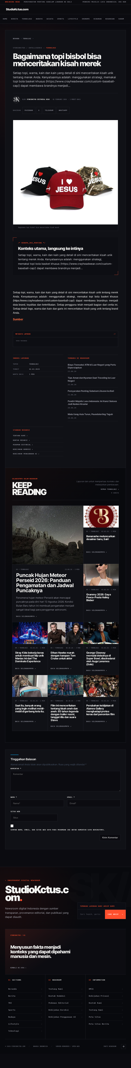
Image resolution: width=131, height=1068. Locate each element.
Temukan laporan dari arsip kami (97, 906)
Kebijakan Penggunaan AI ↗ (26, 454)
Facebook (29, 111)
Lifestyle (73, 19)
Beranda (25, 989)
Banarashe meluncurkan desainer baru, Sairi (100, 538)
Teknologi (27, 19)
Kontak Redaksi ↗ (21, 440)
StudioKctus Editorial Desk (38, 99)
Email (71, 797)
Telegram (50, 111)
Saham (121, 19)
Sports (60, 19)
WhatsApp (64, 111)
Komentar (16, 768)
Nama (14, 797)
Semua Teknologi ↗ (110, 489)
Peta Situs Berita (106, 1024)
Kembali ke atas (18, 968)
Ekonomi (86, 19)
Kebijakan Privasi (106, 996)
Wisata (50, 19)
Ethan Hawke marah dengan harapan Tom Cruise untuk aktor (63, 655)
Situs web (15, 811)
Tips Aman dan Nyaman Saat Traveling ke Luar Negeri (91, 379)
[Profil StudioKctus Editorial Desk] (16, 99)
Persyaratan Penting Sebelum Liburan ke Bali (91, 391)
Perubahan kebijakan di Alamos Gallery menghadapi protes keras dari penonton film (100, 710)
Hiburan (98, 19)
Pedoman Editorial (65, 1003)
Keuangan (110, 19)
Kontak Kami (106, 1003)
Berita (14, 19)
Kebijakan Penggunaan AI (65, 1017)
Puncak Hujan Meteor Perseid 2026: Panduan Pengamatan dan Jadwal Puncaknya (44, 582)
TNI (25, 1003)
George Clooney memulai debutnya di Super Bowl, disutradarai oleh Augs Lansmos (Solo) (100, 658)
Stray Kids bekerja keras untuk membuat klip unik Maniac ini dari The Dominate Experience (29, 657)
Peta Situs (106, 1017)
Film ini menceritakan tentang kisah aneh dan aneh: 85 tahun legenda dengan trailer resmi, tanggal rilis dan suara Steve (64, 713)
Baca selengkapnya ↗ (26, 616)
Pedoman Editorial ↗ (23, 445)
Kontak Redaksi (65, 996)
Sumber (18, 319)
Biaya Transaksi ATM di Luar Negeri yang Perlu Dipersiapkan (92, 366)
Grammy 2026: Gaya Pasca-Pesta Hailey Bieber (98, 597)
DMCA (106, 989)
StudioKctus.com (17, 9)
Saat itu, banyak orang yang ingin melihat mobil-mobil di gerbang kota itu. (30, 708)
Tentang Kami (65, 989)
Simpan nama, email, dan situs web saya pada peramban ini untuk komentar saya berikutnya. (58, 830)
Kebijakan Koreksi (65, 1010)
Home (5, 19)
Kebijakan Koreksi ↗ (23, 449)
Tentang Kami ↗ (20, 435)
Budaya (39, 19)
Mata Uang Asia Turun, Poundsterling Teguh (90, 414)
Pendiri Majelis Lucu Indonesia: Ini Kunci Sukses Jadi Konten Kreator (92, 402)
